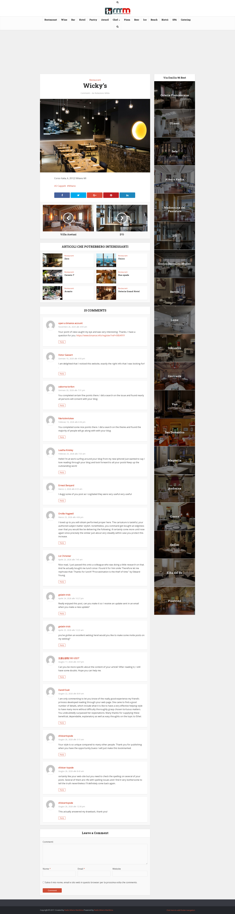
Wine (64, 19)
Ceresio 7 (69, 275)
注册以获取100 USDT (68, 658)
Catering (186, 19)
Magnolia (174, 460)
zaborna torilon (66, 386)
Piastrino (174, 601)
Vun (175, 404)
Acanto (68, 291)
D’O (174, 235)
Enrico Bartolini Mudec (174, 263)
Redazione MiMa (102, 93)
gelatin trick (64, 594)
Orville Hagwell (66, 513)
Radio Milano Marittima (73, 910)
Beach (154, 19)
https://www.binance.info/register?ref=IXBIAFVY (100, 335)
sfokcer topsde (66, 767)
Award (105, 19)
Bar (73, 19)
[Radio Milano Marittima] (117, 10)
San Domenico (174, 432)
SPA (174, 19)
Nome (47, 868)
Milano (72, 185)
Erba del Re (174, 572)
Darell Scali (63, 689)
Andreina (174, 488)
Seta (175, 151)
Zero (66, 258)
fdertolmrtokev (66, 418)
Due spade (123, 275)
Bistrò (165, 19)
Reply (62, 342)
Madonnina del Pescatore (174, 209)
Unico (121, 258)
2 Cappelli (61, 185)
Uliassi (175, 123)
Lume (174, 320)
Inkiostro (174, 348)
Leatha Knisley (65, 450)
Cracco (174, 516)
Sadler (174, 544)
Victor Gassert (65, 354)
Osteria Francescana (174, 95)
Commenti (85, 93)
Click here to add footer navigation (181, 910)
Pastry (93, 19)
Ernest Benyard (66, 485)
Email (81, 868)
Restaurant (50, 19)
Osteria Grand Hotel (129, 291)
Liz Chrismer (64, 555)
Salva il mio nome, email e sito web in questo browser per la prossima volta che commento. (91, 882)
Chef (115, 19)
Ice (145, 19)
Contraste (174, 376)
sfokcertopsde (65, 735)
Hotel (82, 19)
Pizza (127, 19)
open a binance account (70, 323)
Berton (174, 291)
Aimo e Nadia (174, 179)
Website (116, 868)
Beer (136, 19)
